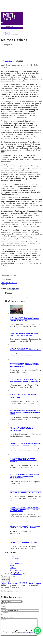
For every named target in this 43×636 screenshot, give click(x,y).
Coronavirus (5, 283)
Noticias (13, 568)
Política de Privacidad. (29, 632)
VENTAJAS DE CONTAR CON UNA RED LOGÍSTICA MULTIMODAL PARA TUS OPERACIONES (23, 396)
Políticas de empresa (9, 583)
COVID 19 (13, 283)
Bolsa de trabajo (35, 583)
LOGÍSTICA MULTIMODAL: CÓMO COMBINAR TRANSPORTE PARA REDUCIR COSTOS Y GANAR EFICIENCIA (25, 509)
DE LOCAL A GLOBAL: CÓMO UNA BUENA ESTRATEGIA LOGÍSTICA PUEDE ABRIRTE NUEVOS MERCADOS (24, 364)
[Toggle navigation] (2, 22)
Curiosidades (15, 559)
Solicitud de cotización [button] (9, 28)
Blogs (7, 33)
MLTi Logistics (6, 61)
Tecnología (14, 572)
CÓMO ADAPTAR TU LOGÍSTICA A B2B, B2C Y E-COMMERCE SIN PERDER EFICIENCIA (25, 526)
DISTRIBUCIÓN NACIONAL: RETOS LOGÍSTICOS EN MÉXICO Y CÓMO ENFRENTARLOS (22, 428)
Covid (12, 556)
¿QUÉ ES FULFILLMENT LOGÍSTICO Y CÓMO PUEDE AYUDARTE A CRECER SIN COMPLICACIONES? (24, 476)
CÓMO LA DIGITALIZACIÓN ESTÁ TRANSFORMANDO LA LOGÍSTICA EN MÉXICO (25, 349)
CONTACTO (22, 583)
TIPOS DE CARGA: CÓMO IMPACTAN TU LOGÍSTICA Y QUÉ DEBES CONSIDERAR (23, 541)
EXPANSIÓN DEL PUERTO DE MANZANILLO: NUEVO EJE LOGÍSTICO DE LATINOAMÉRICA (25, 380)
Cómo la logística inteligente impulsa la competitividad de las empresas (24, 334)
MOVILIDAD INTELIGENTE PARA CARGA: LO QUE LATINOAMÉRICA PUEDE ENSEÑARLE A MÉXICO (25, 412)
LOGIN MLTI (10, 26)
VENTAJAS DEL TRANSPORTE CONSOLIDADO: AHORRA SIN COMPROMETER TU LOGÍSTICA (26, 491)
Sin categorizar (16, 570)
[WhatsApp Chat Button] (37, 630)
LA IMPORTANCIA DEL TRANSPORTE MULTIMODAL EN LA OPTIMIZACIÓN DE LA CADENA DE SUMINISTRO (24, 319)
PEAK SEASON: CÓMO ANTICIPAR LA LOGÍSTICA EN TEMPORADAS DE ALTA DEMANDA (23, 460)
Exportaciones (16, 563)
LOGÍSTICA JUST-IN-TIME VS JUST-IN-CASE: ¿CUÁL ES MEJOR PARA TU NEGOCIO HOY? (25, 444)
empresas (14, 561)
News (12, 565)
